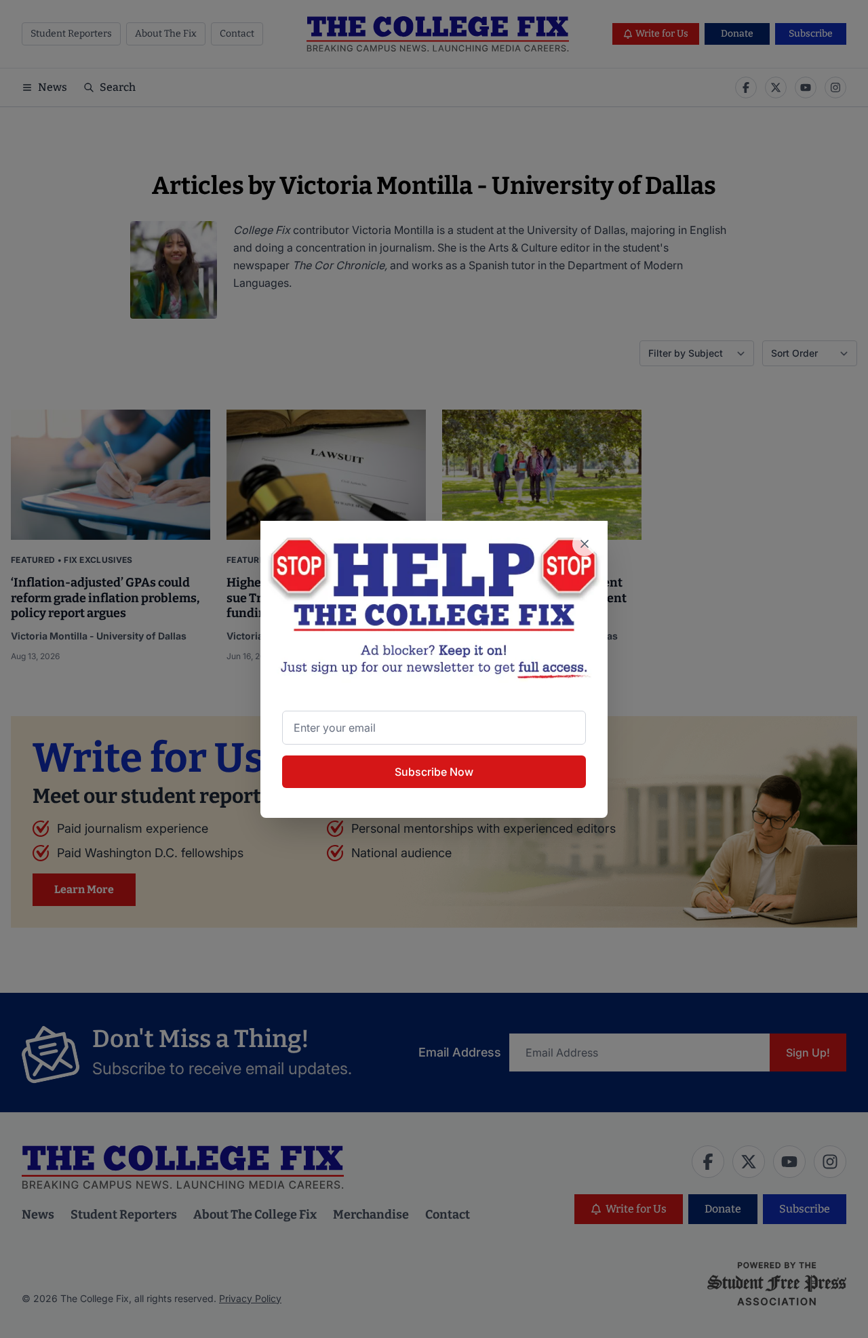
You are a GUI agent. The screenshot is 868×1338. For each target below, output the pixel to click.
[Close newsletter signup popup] (584, 544)
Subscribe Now (434, 772)
